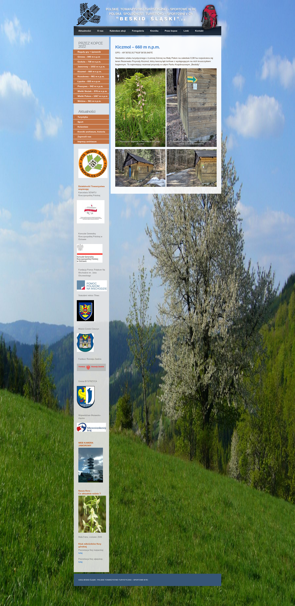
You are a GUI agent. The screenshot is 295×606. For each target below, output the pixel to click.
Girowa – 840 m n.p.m (89, 57)
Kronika (154, 31)
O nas (100, 31)
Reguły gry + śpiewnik (89, 52)
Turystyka (83, 117)
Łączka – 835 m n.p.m (89, 81)
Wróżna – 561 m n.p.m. (89, 101)
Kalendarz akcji (118, 31)
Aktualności (84, 31)
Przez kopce (171, 31)
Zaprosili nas (84, 136)
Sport (80, 122)
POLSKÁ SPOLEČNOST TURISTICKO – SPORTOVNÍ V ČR (147, 13)
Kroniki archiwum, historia (91, 131)
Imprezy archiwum (87, 141)
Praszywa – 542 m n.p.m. (90, 86)
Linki (186, 31)
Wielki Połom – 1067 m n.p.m (92, 96)
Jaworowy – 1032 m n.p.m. (91, 66)
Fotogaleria (138, 31)
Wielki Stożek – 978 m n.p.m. (92, 91)
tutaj (80, 553)
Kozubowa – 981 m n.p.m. (91, 76)
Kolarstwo (83, 127)
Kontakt (199, 31)
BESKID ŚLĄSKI (90, 580)
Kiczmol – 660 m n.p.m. (137, 47)
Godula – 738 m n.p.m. (90, 61)
